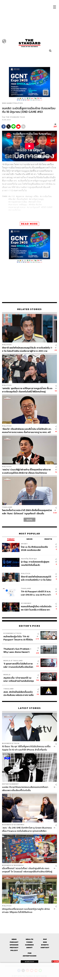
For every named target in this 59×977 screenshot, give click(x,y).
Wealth (29, 939)
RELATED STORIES (29, 309)
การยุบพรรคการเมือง (18, 201)
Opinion (14, 945)
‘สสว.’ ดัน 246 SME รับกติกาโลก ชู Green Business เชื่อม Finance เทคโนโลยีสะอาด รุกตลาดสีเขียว (27, 829)
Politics (18, 103)
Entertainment (10, 784)
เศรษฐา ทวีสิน (33, 196)
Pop (45, 939)
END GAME (7, 103)
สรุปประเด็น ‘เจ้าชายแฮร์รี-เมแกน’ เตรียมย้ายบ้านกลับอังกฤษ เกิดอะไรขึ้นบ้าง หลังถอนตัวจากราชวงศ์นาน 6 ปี (18, 679)
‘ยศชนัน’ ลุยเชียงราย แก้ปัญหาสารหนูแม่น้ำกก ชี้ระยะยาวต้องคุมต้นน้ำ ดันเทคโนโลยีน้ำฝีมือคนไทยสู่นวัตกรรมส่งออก (27, 390)
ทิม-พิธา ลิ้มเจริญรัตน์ (19, 199)
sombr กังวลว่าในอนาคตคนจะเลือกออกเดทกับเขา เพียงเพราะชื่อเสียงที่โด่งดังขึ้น (25, 789)
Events (45, 945)
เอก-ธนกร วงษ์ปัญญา (18, 204)
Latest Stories (29, 708)
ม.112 (12, 196)
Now (45, 942)
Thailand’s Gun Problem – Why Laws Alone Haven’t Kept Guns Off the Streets (17, 650)
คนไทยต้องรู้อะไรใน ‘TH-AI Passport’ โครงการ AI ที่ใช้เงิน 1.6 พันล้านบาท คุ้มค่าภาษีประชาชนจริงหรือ (18, 638)
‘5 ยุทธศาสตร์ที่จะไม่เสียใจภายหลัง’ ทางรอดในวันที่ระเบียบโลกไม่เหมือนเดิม (18, 665)
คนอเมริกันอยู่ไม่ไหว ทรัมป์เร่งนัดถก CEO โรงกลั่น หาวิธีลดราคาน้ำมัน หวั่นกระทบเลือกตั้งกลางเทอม (36, 608)
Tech (18, 633)
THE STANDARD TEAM (15, 117)
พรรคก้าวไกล (35, 201)
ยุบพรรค (20, 196)
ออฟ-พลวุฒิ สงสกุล (18, 207)
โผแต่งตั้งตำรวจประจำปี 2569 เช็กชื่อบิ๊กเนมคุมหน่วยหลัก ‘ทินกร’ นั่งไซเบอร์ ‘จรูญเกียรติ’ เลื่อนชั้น (27, 512)
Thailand (7, 507)
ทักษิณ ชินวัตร (36, 204)
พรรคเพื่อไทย (15, 209)
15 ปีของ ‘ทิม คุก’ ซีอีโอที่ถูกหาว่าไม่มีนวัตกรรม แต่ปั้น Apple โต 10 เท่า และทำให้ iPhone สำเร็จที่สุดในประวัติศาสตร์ (26, 748)
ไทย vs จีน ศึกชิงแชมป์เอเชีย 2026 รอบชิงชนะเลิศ (34, 548)
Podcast (14, 942)
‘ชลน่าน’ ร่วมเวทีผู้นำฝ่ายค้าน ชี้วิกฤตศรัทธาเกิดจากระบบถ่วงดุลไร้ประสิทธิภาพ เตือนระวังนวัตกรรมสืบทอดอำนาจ (26, 471)
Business (7, 743)
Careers (29, 945)
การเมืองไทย (46, 196)
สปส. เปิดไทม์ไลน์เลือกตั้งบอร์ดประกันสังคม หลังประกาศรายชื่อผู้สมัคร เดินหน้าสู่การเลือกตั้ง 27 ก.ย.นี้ (18, 693)
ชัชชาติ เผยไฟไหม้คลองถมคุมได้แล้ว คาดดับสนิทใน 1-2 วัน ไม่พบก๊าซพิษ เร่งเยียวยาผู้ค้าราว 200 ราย (27, 349)
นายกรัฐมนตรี (34, 207)
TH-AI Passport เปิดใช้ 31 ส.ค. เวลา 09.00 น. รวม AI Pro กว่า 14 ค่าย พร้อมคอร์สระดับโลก (36, 593)
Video (29, 942)
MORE (29, 519)
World (6, 660)
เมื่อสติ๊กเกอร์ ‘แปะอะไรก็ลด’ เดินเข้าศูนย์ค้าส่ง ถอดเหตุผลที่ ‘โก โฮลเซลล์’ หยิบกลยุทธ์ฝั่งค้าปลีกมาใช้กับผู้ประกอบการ (27, 870)
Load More (29, 918)
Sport (24, 543)
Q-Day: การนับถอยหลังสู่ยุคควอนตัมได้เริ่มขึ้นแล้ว (35, 563)
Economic (26, 603)
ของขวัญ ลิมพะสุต (29, 558)
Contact (45, 947)
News (14, 939)
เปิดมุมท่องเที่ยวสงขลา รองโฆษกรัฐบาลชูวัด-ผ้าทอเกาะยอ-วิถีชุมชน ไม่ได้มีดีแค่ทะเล (26, 910)
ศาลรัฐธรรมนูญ (36, 199)
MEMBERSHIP (29, 962)
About (29, 947)
